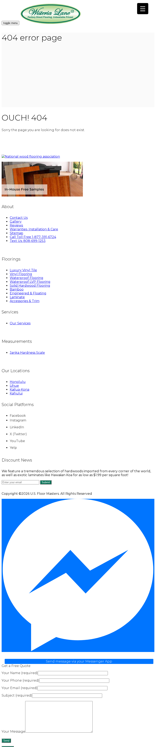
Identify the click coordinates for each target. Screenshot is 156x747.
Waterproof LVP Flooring (30, 282)
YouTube (17, 441)
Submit (46, 482)
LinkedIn (17, 427)
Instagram (18, 420)
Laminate (17, 297)
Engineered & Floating (28, 293)
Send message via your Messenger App (79, 661)
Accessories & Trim (24, 301)
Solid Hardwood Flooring (30, 285)
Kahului (16, 393)
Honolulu (18, 382)
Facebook (18, 416)
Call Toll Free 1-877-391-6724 (33, 237)
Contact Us (19, 218)
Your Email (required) (19, 688)
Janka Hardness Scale (27, 353)
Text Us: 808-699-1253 (28, 241)
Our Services (20, 323)
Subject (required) (17, 695)
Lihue (14, 386)
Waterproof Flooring (26, 278)
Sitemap (16, 233)
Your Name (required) (20, 673)
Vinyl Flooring (21, 274)
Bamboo (17, 289)
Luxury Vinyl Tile (23, 270)
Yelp (13, 448)
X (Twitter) (18, 434)
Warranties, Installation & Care (34, 229)
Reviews (16, 225)
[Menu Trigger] (142, 8)
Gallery (16, 221)
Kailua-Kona (19, 389)
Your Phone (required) (20, 680)
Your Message (13, 731)
